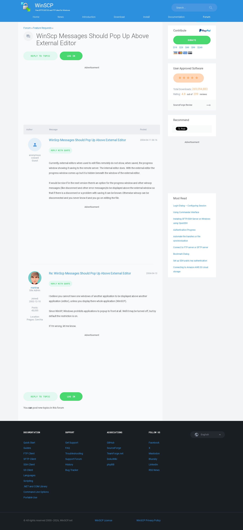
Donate (192, 40)
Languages (29, 475)
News (61, 17)
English (204, 434)
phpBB (110, 464)
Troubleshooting (74, 453)
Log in (71, 55)
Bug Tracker (71, 470)
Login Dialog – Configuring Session (189, 205)
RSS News (154, 470)
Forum (206, 17)
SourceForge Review (182, 105)
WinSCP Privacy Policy (148, 520)
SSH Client (29, 464)
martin (34, 287)
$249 (199, 47)
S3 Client (28, 470)
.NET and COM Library (35, 486)
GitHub (110, 442)
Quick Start (29, 442)
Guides (27, 448)
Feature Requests (42, 28)
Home (36, 17)
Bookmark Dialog (181, 254)
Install (146, 17)
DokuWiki (112, 459)
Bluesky (153, 459)
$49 (187, 47)
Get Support (71, 442)
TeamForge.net (115, 453)
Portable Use (30, 497)
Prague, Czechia (35, 319)
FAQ (67, 448)
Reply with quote (60, 150)
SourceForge (114, 448)
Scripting (28, 480)
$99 (193, 47)
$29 (181, 47)
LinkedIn (153, 464)
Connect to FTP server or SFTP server (190, 247)
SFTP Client (29, 459)
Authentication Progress (184, 230)
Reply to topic (40, 55)
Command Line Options (36, 492)
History (69, 464)
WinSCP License (103, 520)
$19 (175, 47)
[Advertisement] (91, 94)
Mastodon (154, 453)
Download (119, 17)
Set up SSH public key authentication (190, 260)
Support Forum (73, 459)
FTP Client (29, 453)
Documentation (176, 17)
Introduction (89, 17)
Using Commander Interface (186, 212)
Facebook (154, 442)
